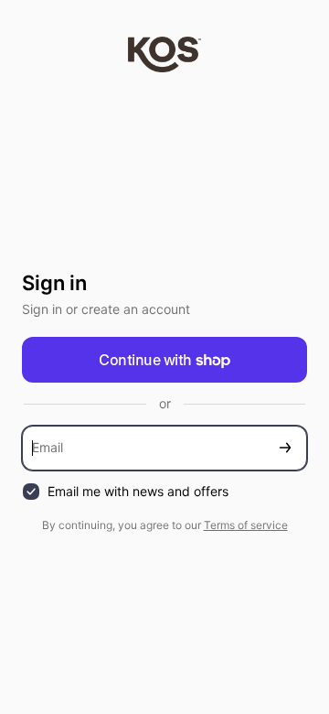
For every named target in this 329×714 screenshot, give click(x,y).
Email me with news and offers (138, 491)
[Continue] (285, 448)
